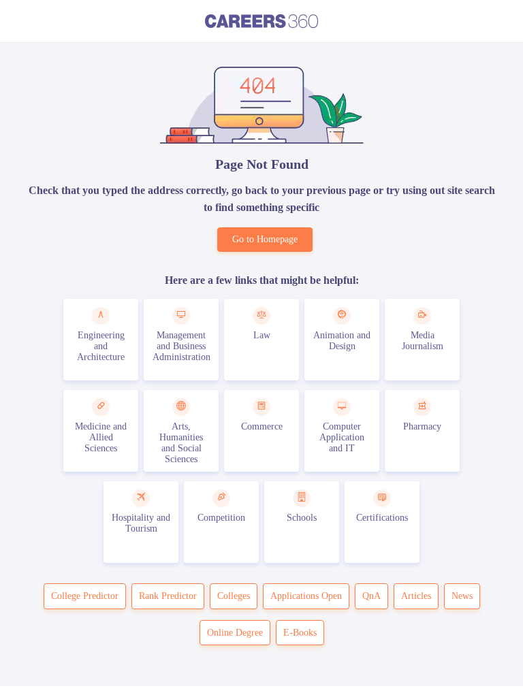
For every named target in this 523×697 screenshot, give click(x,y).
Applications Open (306, 596)
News (462, 596)
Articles (416, 596)
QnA (371, 596)
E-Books (300, 633)
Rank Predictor (168, 596)
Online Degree (235, 633)
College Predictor (84, 596)
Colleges (233, 596)
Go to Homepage (265, 239)
